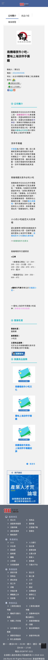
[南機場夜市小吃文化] (24, 374)
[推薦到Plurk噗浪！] (14, 90)
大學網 (12, 561)
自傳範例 (32, 591)
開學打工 (32, 595)
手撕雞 (14, 149)
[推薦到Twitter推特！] (11, 90)
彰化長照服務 (15, 639)
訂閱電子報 (33, 527)
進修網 (12, 554)
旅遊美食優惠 (15, 524)
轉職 (12, 557)
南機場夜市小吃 (23, 115)
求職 (12, 587)
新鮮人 (31, 557)
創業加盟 (32, 550)
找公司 (12, 520)
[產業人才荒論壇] (24, 489)
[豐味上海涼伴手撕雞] (24, 404)
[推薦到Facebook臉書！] (8, 90)
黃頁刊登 (13, 572)
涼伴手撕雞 (16, 143)
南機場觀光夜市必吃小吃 (22, 177)
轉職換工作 (14, 595)
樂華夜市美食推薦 (22, 308)
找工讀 (31, 598)
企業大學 (32, 554)
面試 (31, 587)
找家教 (12, 598)
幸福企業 (13, 591)
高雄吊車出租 (34, 636)
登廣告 (31, 531)
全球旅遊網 (14, 565)
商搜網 (12, 550)
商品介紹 (25, 16)
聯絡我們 (13, 535)
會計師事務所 (34, 628)
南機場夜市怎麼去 (20, 241)
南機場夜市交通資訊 (20, 251)
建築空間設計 (15, 636)
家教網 (31, 561)
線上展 (31, 576)
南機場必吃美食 (21, 130)
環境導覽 (12, 22)
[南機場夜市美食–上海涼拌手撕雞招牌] (24, 433)
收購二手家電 (15, 621)
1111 (12, 542)
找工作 (12, 583)
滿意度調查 (14, 531)
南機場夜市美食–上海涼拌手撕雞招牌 (23, 448)
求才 (31, 583)
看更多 (32, 464)
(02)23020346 (18, 73)
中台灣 (12, 546)
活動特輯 (13, 527)
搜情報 (31, 524)
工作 (31, 580)
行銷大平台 (33, 565)
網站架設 (13, 580)
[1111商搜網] (24, 4)
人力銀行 (32, 542)
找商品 (31, 520)
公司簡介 (12, 16)
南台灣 (31, 546)
